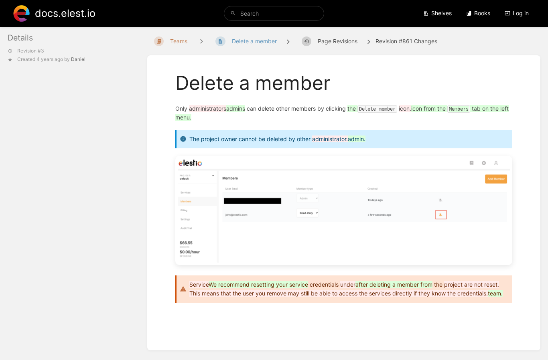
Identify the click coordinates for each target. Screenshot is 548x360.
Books (482, 13)
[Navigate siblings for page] (201, 41)
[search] (274, 13)
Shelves (441, 13)
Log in (521, 13)
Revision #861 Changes (406, 41)
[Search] (233, 13)
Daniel (78, 59)
